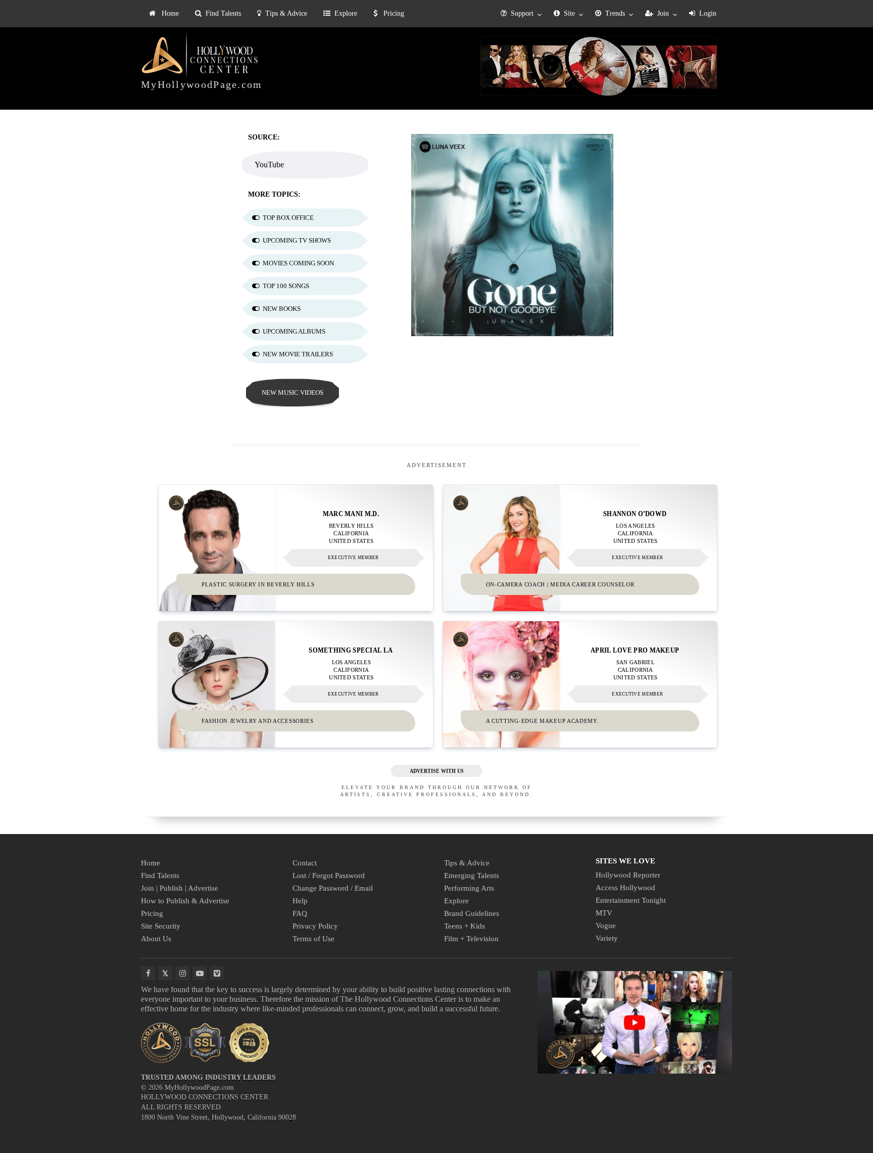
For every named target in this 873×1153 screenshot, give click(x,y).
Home (169, 13)
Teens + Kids (464, 926)
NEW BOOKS (282, 308)
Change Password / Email (333, 888)
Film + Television (471, 939)
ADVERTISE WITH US (437, 771)
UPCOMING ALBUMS (294, 331)
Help (300, 901)
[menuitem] (164, 14)
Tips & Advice (286, 13)
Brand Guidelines (471, 913)
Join (663, 13)
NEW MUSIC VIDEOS (292, 392)
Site (569, 13)
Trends (615, 13)
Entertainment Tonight (631, 900)
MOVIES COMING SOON (298, 263)
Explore (345, 13)
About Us (156, 939)
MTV (604, 913)
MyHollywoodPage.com (202, 84)
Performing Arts (469, 888)
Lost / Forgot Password (329, 875)
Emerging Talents (471, 875)
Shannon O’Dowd (634, 513)
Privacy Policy (315, 926)
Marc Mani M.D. (351, 513)
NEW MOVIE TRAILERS (298, 354)
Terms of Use (313, 939)
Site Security (160, 926)
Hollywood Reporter (628, 875)
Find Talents (223, 13)
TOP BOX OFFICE (288, 217)
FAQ (300, 913)
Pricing (392, 13)
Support (522, 13)
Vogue (606, 925)
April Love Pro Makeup (635, 649)
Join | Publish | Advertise (179, 888)
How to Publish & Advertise (185, 901)
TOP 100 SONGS (286, 286)
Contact (305, 863)
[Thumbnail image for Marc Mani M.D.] (295, 548)
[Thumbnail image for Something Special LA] (295, 684)
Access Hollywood (625, 888)
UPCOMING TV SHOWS (297, 240)
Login (707, 13)
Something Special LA (351, 649)
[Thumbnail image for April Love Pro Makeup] (580, 684)
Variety (607, 938)
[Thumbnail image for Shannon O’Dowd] (580, 548)
